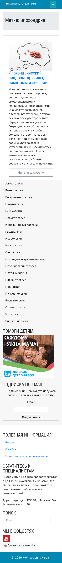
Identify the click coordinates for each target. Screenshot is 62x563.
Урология (11, 314)
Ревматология (15, 300)
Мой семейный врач (22, 4)
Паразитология (15, 280)
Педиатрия (12, 286)
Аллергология (14, 183)
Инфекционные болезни (21, 224)
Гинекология (14, 211)
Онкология (12, 252)
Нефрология (13, 245)
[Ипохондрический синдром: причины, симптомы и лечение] (30, 56)
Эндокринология (16, 321)
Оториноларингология (20, 266)
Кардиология (14, 231)
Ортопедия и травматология (25, 259)
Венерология (14, 190)
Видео (9, 442)
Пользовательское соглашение (26, 456)
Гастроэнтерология (18, 197)
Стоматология (15, 307)
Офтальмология (16, 273)
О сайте (10, 449)
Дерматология (15, 218)
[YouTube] (6, 538)
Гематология (14, 204)
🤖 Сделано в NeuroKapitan (20, 545)
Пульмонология (16, 293)
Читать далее (31, 172)
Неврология (13, 238)
